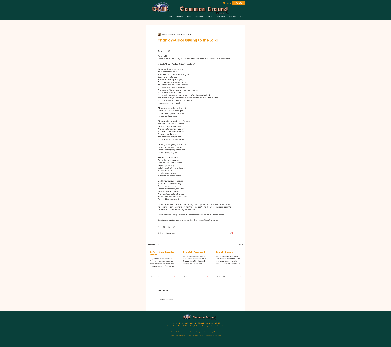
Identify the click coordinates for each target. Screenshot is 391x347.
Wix (219, 336)
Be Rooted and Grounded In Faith (162, 253)
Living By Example (224, 252)
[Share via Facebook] (159, 227)
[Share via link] (174, 227)
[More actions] (232, 34)
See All (241, 244)
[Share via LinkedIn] (169, 227)
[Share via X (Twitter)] (164, 227)
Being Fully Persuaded (194, 252)
